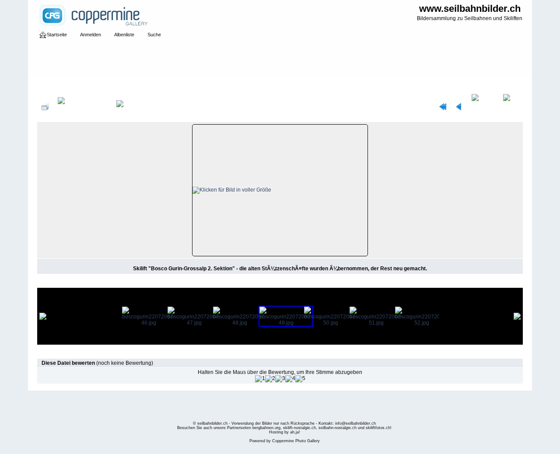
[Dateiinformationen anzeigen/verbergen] (82, 107)
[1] (260, 378)
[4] (290, 378)
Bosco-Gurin (105, 85)
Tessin (76, 85)
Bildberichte (140, 85)
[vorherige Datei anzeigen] (459, 107)
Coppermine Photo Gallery (296, 441)
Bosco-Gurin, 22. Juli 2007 (191, 85)
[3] (280, 378)
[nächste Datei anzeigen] (482, 107)
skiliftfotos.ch (378, 428)
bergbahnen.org (266, 428)
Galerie (54, 85)
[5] (300, 378)
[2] (270, 378)
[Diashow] (127, 107)
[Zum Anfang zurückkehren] (443, 107)
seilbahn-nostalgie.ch (337, 428)
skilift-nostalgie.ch (299, 428)
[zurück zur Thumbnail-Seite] (45, 107)
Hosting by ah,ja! (284, 432)
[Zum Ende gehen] (511, 107)
